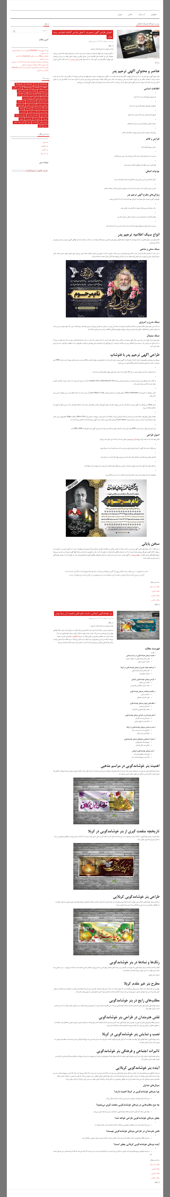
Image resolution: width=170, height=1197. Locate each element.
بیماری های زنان (31, 102)
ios (36, 84)
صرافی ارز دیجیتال (20, 116)
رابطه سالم (28, 109)
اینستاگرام (44, 98)
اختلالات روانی (32, 91)
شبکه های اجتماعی (33, 116)
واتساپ (35, 122)
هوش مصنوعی (43, 122)
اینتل (19, 95)
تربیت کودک (21, 102)
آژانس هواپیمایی (43, 91)
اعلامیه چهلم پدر (134, 555)
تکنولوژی (153, 14)
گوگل (40, 126)
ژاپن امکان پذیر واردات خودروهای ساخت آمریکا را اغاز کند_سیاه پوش (30, 62)
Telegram (19, 84)
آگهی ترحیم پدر (74, 59)
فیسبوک (45, 119)
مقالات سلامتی (155, 600)
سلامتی (130, 14)
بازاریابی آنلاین (36, 98)
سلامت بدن (23, 112)
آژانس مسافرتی (17, 88)
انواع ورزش (44, 95)
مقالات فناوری (155, 591)
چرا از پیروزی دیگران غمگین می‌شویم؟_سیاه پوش (35, 65)
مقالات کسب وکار (154, 587)
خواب (45, 109)
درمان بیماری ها (37, 109)
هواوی (21, 119)
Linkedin (28, 84)
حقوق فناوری (20, 105)
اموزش (120, 14)
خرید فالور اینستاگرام (36, 171)
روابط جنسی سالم (42, 112)
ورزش (28, 122)
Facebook (43, 84)
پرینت (45, 126)
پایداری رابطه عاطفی (19, 122)
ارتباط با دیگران (22, 91)
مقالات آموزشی (155, 596)
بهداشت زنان (26, 98)
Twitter (37, 88)
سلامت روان (44, 116)
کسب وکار (142, 14)
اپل (38, 95)
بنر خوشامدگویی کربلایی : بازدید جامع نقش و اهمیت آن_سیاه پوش (83, 613)
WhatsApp (28, 88)
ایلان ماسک (31, 95)
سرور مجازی (32, 112)
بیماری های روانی (42, 102)
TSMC (44, 88)
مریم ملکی (91, 41)
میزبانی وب (28, 119)
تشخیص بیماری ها (42, 105)
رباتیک (21, 109)
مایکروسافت (37, 119)
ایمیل (24, 95)
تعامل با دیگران (31, 105)
